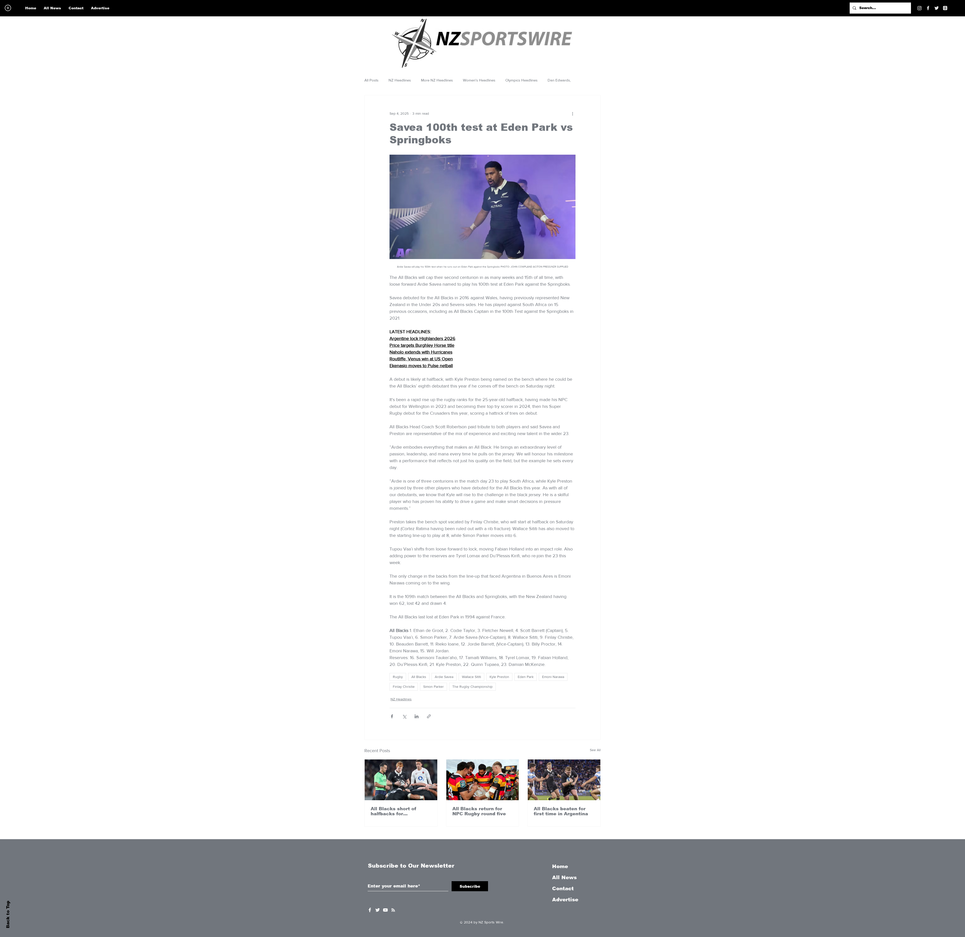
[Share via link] (428, 716)
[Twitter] (936, 8)
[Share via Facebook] (392, 716)
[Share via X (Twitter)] (404, 716)
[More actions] (572, 113)
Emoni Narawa (553, 677)
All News (564, 877)
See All (595, 750)
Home (560, 866)
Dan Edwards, (559, 80)
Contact (563, 888)
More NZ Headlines (437, 80)
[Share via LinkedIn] (416, 716)
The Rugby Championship (472, 687)
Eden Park (526, 677)
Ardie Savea (444, 677)
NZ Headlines (400, 80)
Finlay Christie (404, 687)
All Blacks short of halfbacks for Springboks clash (393, 811)
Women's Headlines (479, 80)
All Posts (371, 80)
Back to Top (8, 914)
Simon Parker (433, 687)
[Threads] (945, 8)
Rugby (398, 677)
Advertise (565, 899)
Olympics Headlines (521, 80)
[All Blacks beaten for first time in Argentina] (564, 779)
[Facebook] (928, 8)
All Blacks (418, 677)
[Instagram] (919, 8)
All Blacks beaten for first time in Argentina (561, 811)
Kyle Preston (499, 677)
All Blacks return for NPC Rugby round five (479, 811)
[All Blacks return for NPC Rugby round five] (482, 779)
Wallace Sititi (471, 677)
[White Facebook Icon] (370, 910)
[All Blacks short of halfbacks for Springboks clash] (401, 779)
